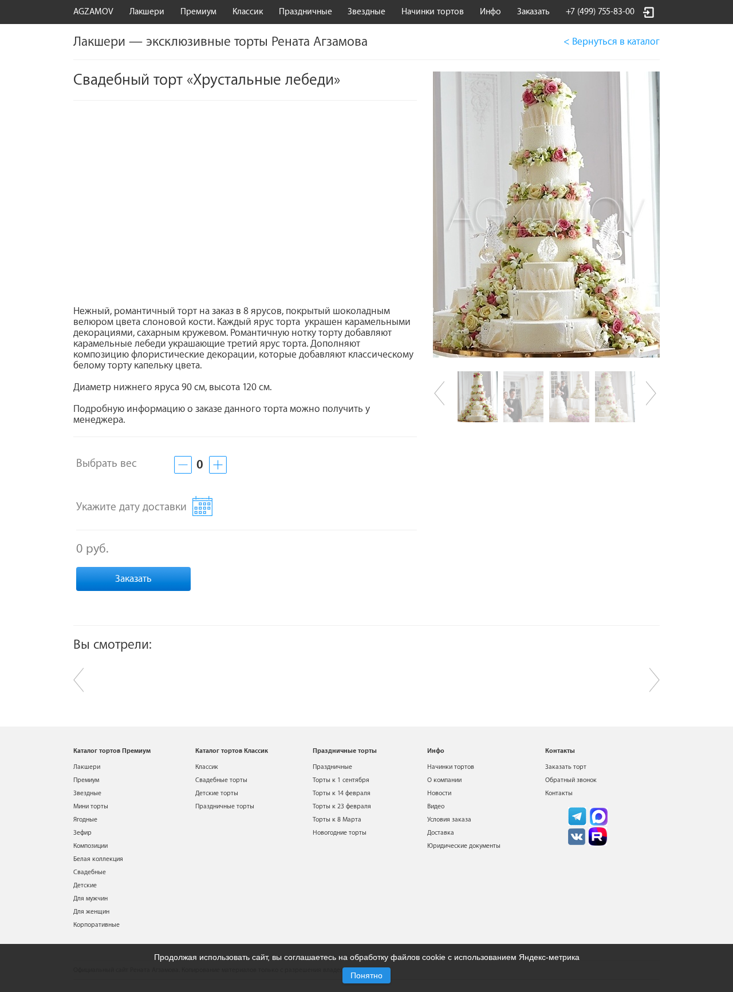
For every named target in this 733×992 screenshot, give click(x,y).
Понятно (366, 975)
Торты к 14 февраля (342, 793)
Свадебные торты (221, 780)
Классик (206, 767)
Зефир (82, 832)
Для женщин (91, 911)
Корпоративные (96, 924)
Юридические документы (464, 846)
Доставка (440, 832)
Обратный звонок (571, 780)
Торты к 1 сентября (341, 780)
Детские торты (216, 793)
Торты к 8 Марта (337, 819)
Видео (435, 806)
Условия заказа (449, 819)
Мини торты (90, 806)
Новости (439, 793)
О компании (444, 780)
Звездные (366, 12)
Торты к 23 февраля (342, 806)
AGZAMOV (93, 12)
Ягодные (85, 819)
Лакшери (146, 12)
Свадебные (89, 872)
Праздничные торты (224, 806)
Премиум (86, 780)
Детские (85, 885)
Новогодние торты (339, 832)
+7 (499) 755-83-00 (600, 12)
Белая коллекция (98, 859)
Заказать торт (565, 767)
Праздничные (332, 767)
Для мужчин (90, 898)
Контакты (559, 793)
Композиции (90, 846)
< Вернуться (611, 41)
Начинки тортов (432, 12)
